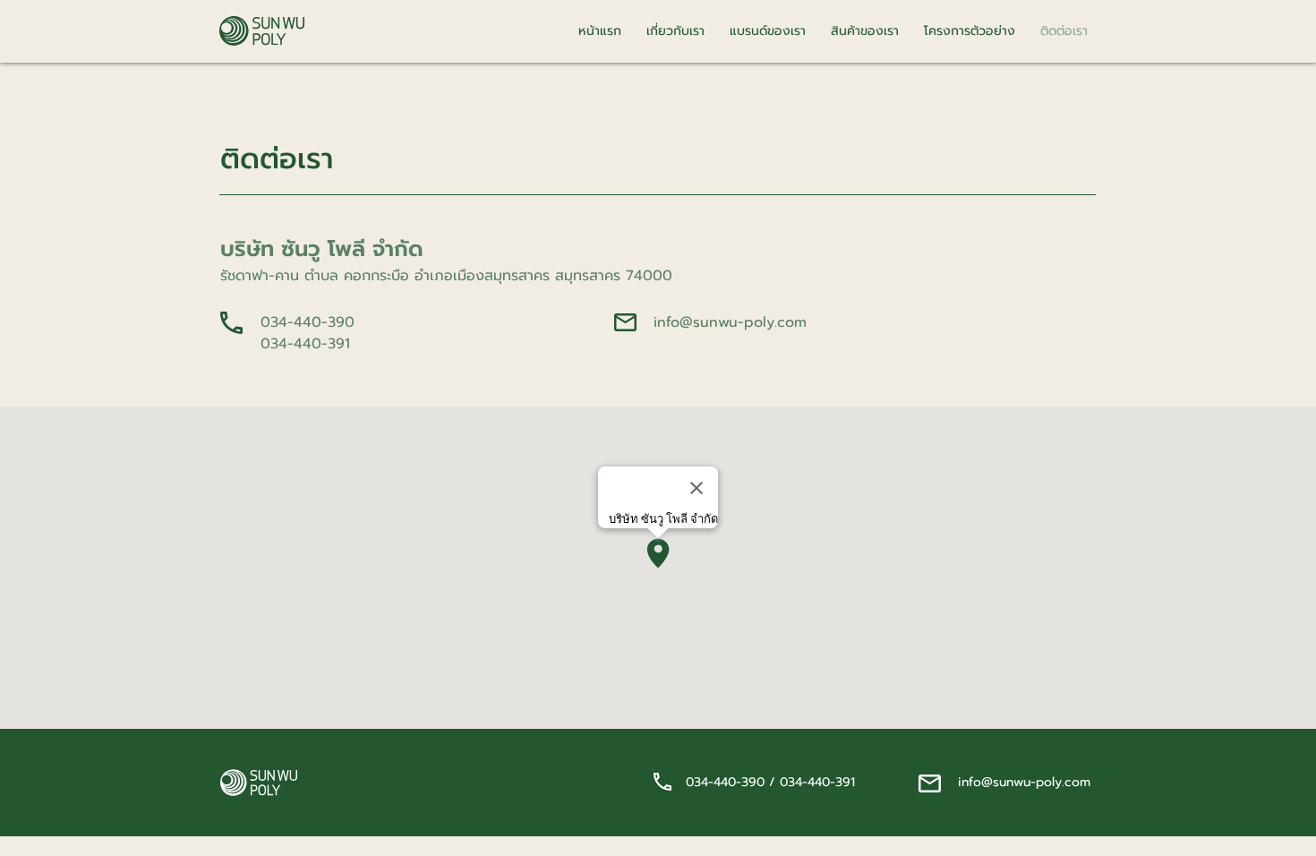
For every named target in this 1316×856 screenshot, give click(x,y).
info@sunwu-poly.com (730, 322)
